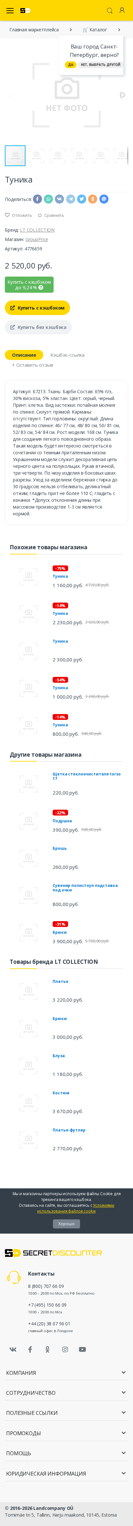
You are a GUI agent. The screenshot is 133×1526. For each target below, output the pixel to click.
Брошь (59, 848)
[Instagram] (65, 1350)
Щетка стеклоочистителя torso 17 (87, 776)
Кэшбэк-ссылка (67, 355)
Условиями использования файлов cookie (75, 1208)
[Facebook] (30, 1350)
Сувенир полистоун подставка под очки (85, 888)
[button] (122, 95)
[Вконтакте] (13, 1350)
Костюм (61, 1093)
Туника (60, 576)
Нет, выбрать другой (100, 64)
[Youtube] (82, 1350)
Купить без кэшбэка (41, 327)
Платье (60, 981)
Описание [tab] (24, 355)
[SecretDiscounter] (25, 10)
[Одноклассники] (48, 1350)
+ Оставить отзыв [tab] (32, 365)
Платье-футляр (69, 1130)
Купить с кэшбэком (40, 308)
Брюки (59, 932)
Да (70, 64)
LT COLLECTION (37, 230)
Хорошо (66, 1223)
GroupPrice (37, 239)
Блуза (59, 1055)
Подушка (62, 821)
